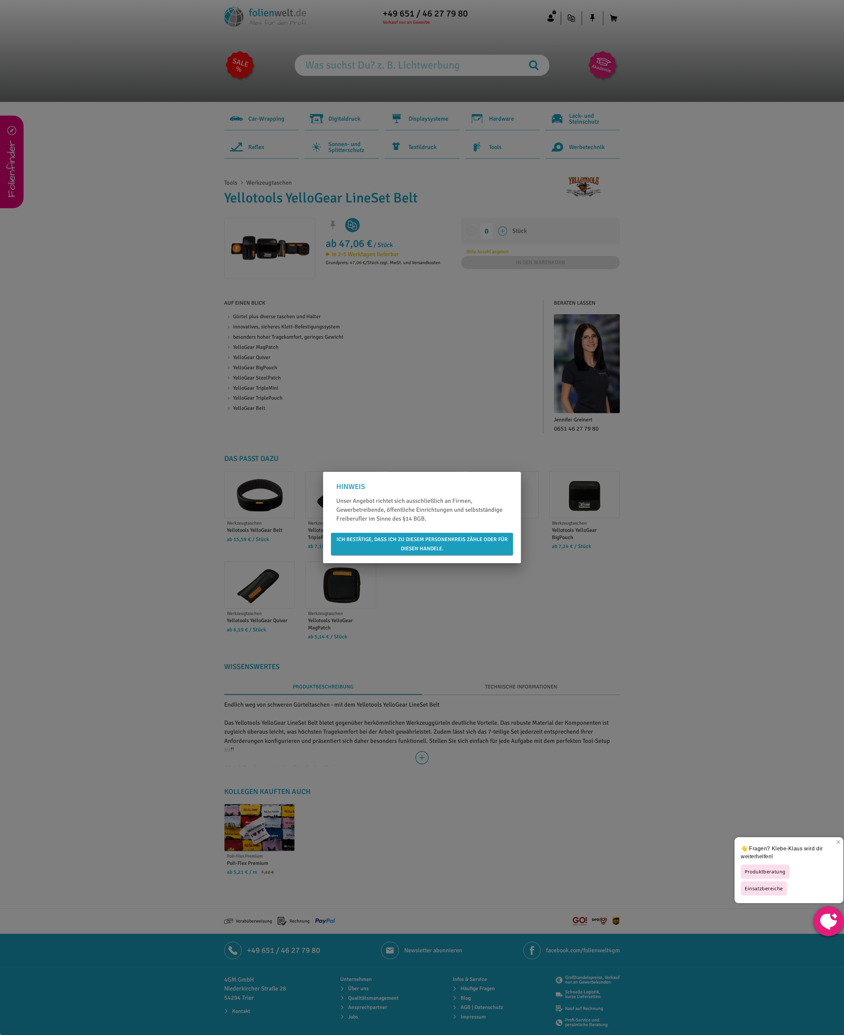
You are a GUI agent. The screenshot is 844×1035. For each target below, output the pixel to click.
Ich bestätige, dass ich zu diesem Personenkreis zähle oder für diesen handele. (422, 544)
